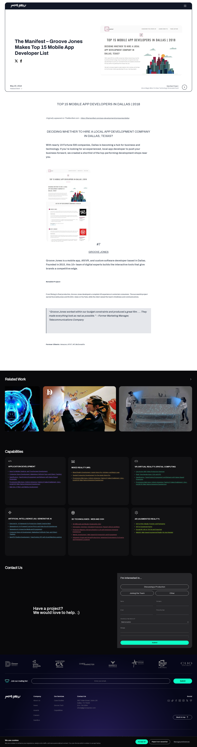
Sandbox (36, 720)
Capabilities (58, 710)
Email (122, 610)
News (35, 705)
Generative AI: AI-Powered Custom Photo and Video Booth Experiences (33, 526)
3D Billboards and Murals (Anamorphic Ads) (87, 524)
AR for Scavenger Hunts (144, 526)
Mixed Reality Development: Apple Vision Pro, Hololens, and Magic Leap (96, 472)
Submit (154, 642)
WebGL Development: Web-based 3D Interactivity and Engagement (95, 534)
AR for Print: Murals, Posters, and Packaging (150, 524)
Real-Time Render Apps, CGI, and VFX (148, 474)
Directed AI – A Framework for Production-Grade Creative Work (30, 523)
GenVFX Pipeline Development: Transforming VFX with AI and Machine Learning (36, 537)
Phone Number (160, 610)
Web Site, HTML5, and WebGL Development (24, 487)
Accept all (141, 742)
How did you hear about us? (127, 618)
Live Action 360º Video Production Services (150, 471)
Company (158, 601)
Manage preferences (182, 742)
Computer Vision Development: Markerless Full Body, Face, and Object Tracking (36, 474)
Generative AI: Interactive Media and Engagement (26, 529)
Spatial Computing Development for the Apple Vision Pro (91, 475)
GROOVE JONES (99, 252)
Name (122, 601)
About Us (36, 700)
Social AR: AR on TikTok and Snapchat (149, 529)
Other (172, 593)
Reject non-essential (160, 742)
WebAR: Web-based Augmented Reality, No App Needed (154, 532)
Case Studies (59, 700)
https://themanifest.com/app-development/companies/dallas (105, 118)
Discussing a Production (154, 587)
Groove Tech (58, 705)
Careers (36, 715)
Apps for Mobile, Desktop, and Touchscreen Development (29, 471)
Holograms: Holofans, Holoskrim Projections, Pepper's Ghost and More (96, 527)
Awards (36, 710)
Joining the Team (137, 593)
